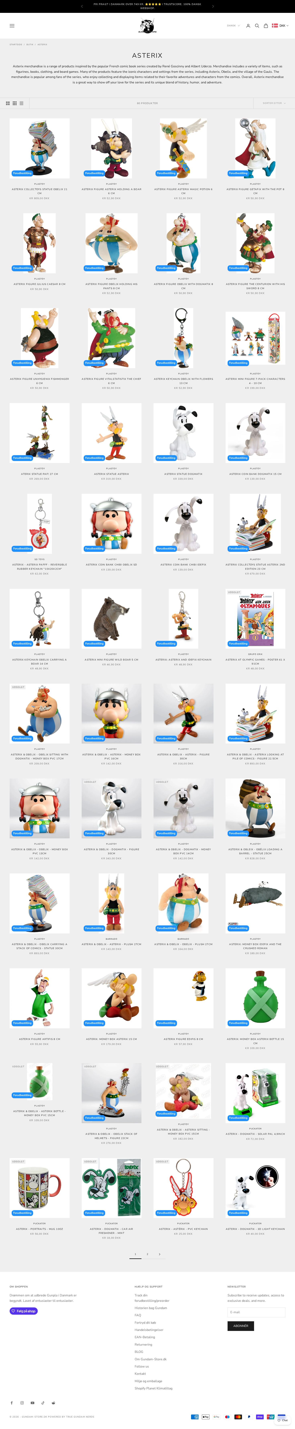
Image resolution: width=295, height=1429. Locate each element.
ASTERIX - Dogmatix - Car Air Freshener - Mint (111, 1231)
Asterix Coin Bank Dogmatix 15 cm (255, 474)
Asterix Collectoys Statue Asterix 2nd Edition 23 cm (255, 566)
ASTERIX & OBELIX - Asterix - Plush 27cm (111, 944)
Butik (29, 44)
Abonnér (240, 1326)
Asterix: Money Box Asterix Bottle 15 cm (255, 1041)
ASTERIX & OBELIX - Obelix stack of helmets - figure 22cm (111, 1136)
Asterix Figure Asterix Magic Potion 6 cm (183, 191)
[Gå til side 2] (160, 1254)
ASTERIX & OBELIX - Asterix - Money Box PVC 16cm (111, 756)
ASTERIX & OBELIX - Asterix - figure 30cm (183, 756)
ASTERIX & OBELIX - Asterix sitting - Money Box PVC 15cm (183, 1131)
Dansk (231, 25)
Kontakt (140, 1374)
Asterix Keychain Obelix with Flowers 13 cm (183, 381)
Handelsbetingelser (149, 1330)
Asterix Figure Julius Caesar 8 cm (40, 284)
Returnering (143, 1344)
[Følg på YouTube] (33, 1403)
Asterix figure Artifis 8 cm (39, 1039)
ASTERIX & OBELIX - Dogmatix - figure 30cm (111, 851)
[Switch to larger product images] (8, 103)
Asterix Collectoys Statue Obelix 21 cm (39, 191)
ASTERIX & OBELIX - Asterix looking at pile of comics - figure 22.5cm (255, 756)
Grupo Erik (255, 654)
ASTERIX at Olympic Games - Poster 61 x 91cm (255, 661)
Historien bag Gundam (151, 1308)
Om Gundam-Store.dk (151, 1359)
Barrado (111, 939)
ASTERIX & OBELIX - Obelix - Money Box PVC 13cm (39, 851)
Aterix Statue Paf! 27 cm (39, 474)
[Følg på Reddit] (53, 1403)
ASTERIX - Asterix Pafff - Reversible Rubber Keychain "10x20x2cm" (39, 566)
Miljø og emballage (148, 1381)
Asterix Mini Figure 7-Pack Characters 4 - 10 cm (255, 381)
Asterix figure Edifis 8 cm (183, 1039)
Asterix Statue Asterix (111, 474)
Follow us (142, 1366)
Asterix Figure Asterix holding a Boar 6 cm (111, 191)
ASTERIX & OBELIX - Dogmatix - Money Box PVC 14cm (183, 851)
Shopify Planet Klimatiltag (153, 1388)
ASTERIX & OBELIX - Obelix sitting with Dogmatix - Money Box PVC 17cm (39, 756)
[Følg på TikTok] (43, 1403)
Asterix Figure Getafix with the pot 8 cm (255, 191)
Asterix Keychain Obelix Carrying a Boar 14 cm (39, 661)
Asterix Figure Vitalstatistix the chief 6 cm (111, 381)
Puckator (255, 1128)
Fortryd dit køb (145, 1322)
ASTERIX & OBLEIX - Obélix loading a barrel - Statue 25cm (255, 851)
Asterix (42, 44)
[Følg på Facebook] (12, 1403)
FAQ (138, 1315)
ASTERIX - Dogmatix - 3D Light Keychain (255, 1229)
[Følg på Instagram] (22, 1403)
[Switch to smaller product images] (14, 103)
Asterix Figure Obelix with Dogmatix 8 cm (183, 286)
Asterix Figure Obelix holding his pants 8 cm (111, 286)
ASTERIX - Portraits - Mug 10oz (39, 1229)
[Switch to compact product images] (21, 103)
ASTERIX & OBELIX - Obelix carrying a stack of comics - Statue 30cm (39, 946)
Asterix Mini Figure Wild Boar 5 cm (111, 659)
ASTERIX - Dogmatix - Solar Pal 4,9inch (255, 1134)
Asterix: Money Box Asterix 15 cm (111, 1039)
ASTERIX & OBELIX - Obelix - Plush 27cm (183, 944)
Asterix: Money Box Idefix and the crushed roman (255, 946)
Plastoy (39, 184)
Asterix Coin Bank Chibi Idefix (183, 564)
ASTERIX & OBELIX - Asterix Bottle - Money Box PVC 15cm (39, 1113)
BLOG (139, 1352)
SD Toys (40, 559)
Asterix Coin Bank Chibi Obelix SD (111, 564)
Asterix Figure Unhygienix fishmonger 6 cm (39, 381)
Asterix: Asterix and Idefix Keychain (184, 659)
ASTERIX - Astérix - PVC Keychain (183, 1229)
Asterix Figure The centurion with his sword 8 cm (255, 286)
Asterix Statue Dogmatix (183, 474)
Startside (16, 44)
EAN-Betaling (145, 1337)
